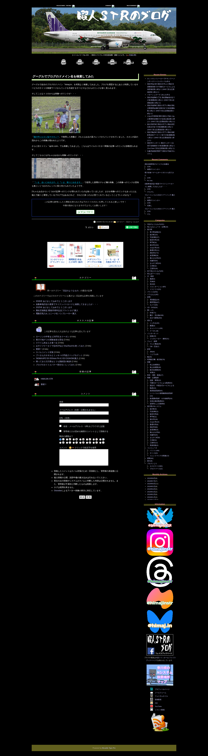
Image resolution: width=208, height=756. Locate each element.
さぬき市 (153, 248)
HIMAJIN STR (47, 379)
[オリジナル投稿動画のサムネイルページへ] (96, 62)
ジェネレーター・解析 (158, 339)
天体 (151, 281)
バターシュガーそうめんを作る (158, 95)
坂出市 (152, 245)
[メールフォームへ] (144, 62)
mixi (156, 703)
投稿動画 (158, 699)
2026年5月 (151, 486)
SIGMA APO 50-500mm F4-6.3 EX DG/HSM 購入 (57, 358)
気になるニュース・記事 (156, 227)
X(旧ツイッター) (162, 657)
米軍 (151, 372)
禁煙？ (39, 349)
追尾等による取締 (156, 404)
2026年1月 (151, 497)
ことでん (153, 354)
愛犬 (148, 461)
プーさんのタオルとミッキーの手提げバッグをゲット (59, 355)
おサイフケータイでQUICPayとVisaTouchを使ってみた (60, 346)
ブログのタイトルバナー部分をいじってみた (55, 365)
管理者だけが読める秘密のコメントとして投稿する (85, 431)
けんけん (150, 192)
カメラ (152, 305)
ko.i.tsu (150, 180)
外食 (151, 313)
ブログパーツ (155, 469)
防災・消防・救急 (153, 375)
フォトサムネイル (161, 696)
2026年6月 (151, 484)
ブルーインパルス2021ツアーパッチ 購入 (160, 209)
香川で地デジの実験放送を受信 (49, 340)
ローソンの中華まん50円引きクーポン (52, 336)
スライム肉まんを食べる (46, 343)
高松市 (152, 253)
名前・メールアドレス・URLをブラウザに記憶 (83, 426)
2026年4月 (151, 489)
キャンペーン (155, 328)
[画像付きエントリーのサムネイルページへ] (79, 62)
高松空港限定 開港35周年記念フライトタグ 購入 (57, 310)
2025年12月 (151, 500)
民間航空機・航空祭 (154, 359)
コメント (63, 448)
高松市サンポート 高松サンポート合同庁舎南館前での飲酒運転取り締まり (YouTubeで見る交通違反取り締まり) (161, 145)
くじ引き (153, 323)
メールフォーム (160, 693)
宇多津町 (153, 237)
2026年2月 (151, 494)
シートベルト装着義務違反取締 (161, 393)
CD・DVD (151, 307)
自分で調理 (154, 318)
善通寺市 (153, 250)
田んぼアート (152, 274)
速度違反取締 (155, 391)
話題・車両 (154, 380)
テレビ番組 (154, 344)
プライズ (150, 292)
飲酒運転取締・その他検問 (159, 398)
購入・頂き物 (155, 315)
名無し (149, 205)
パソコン (153, 450)
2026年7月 (151, 481)
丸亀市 (152, 261)
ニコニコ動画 (160, 710)
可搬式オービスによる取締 (159, 383)
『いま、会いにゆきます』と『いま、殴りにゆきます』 (58, 182)
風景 (151, 279)
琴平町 (152, 242)
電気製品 (153, 300)
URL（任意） (65, 418)
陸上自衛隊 (154, 365)
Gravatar (58, 490)
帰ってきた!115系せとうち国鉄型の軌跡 (53, 361)
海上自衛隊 (154, 367)
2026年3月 (151, 492)
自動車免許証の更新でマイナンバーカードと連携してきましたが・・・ (67, 304)
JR (151, 352)
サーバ (152, 453)
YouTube (158, 706)
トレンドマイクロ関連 (158, 456)
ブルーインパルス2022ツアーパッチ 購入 (160, 195)
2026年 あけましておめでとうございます (54, 301)
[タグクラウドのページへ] (112, 62)
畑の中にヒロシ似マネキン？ (46, 137)
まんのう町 (154, 263)
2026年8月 (151, 478)
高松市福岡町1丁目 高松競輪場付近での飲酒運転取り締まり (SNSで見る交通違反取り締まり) (161, 100)
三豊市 (152, 268)
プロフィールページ (162, 689)
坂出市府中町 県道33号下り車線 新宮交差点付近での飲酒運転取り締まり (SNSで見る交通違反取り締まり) (161, 127)
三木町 (152, 266)
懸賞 (151, 326)
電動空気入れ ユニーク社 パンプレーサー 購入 (56, 313)
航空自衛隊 (154, 370)
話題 (151, 336)
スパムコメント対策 (44, 352)
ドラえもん (151, 294)
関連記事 (132, 55)
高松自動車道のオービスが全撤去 (157, 164)
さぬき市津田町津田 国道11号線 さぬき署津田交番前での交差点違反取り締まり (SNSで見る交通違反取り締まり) (161, 118)
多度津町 (153, 255)
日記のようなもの (132, 222)
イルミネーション (156, 287)
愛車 (148, 458)
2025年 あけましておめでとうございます (54, 307)
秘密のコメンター (153, 169)
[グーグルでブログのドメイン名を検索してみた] (56, 133)
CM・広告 (153, 346)
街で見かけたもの (153, 271)
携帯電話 (153, 302)
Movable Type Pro (109, 748)
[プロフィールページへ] (128, 62)
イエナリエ (154, 289)
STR (148, 167)
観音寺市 (153, 240)
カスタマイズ (155, 466)
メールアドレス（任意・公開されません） (77, 410)
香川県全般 (154, 232)
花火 (151, 284)
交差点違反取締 (155, 401)
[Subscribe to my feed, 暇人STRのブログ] (160, 732)
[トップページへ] (63, 62)
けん (148, 214)
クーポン (153, 331)
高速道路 (153, 445)
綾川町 (152, 235)
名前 (61, 402)
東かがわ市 (154, 258)
